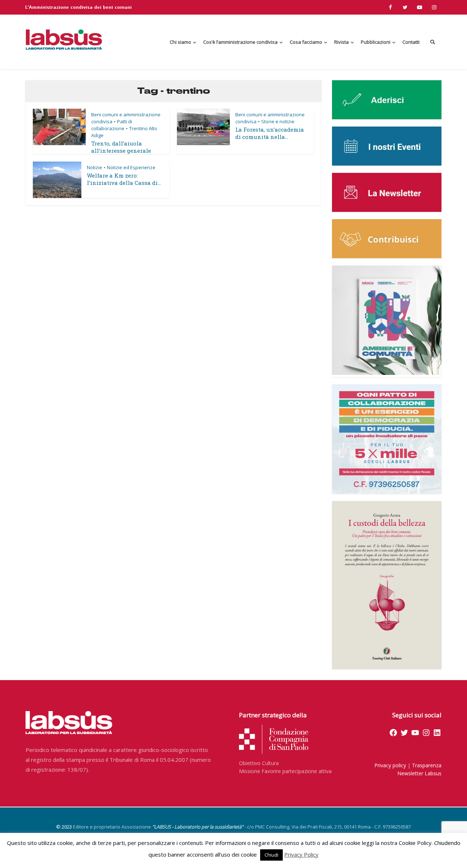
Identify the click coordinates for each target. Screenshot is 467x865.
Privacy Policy (301, 854)
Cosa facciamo (306, 42)
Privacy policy (390, 765)
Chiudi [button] (271, 855)
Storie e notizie (277, 121)
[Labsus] (64, 39)
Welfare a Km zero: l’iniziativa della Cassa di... (124, 179)
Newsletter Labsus (419, 773)
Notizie (94, 167)
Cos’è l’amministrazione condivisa (240, 42)
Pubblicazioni (375, 42)
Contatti (411, 42)
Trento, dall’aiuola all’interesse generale (121, 147)
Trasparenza (426, 765)
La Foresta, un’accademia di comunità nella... (269, 133)
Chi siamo (180, 42)
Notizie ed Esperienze (131, 167)
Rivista (341, 42)
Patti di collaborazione (111, 125)
